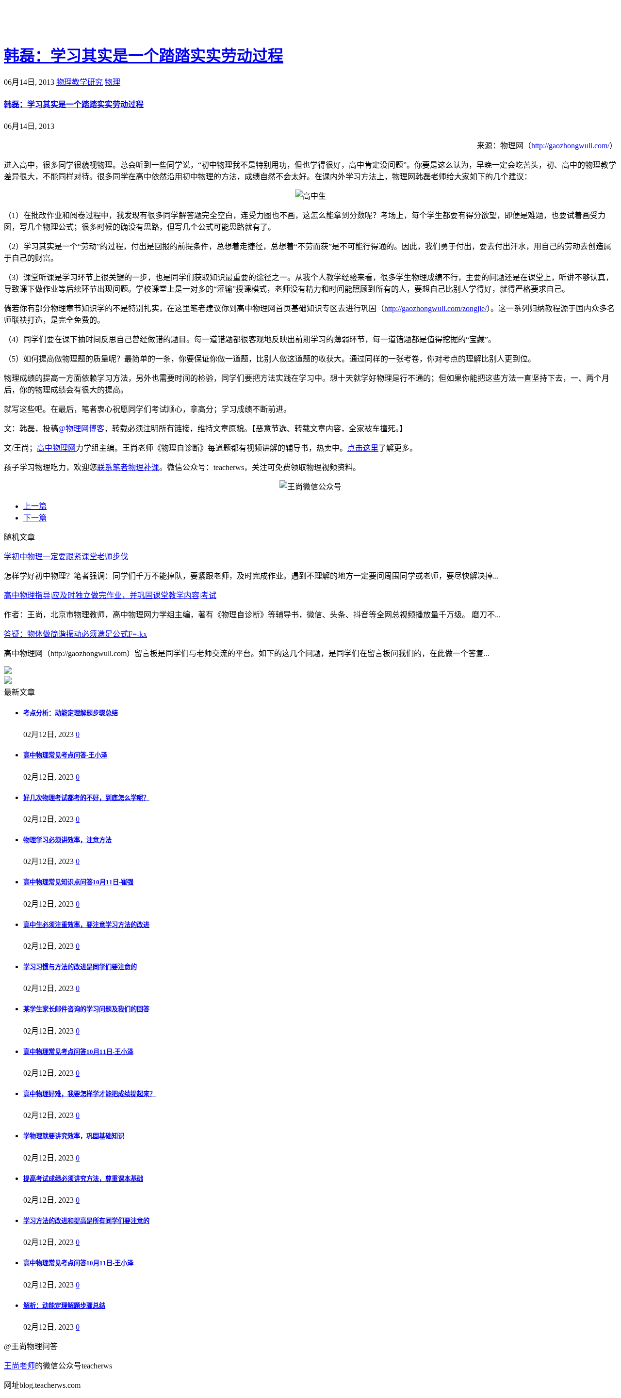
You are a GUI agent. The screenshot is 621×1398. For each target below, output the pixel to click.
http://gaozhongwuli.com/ (570, 145)
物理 (112, 82)
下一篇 (35, 518)
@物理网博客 (81, 428)
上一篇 (35, 506)
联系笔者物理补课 (128, 467)
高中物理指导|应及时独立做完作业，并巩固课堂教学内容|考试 (110, 595)
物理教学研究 (79, 82)
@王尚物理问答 (58, 22)
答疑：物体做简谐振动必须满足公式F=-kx (75, 634)
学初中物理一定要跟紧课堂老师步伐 (66, 556)
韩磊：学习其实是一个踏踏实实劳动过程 (143, 55)
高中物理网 (56, 448)
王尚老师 (19, 1366)
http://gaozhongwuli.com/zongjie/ (435, 308)
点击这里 (362, 448)
